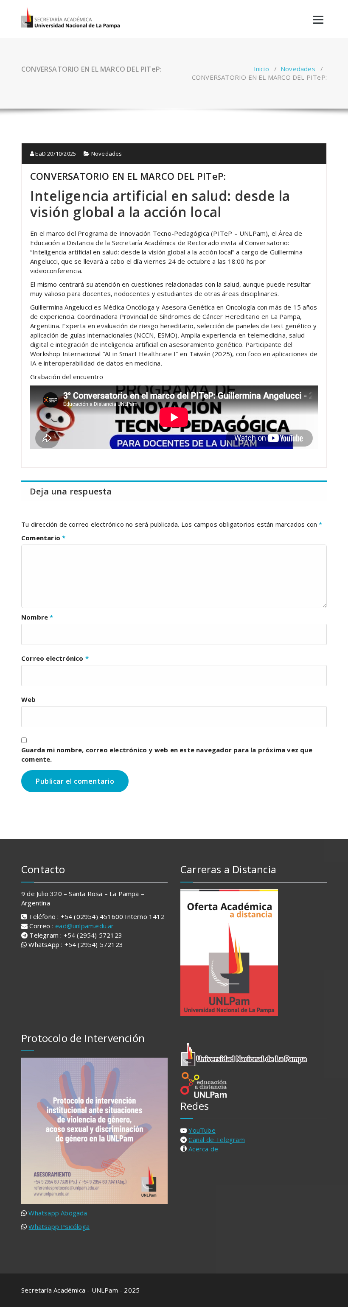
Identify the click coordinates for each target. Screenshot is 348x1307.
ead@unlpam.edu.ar (84, 926)
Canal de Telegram (216, 1139)
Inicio (261, 68)
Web (28, 699)
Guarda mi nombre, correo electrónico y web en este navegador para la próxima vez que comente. (166, 754)
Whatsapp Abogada (57, 1213)
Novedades (298, 68)
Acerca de (203, 1149)
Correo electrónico (55, 658)
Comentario (43, 537)
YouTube (201, 1130)
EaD (55, 153)
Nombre (37, 617)
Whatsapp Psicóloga (59, 1226)
